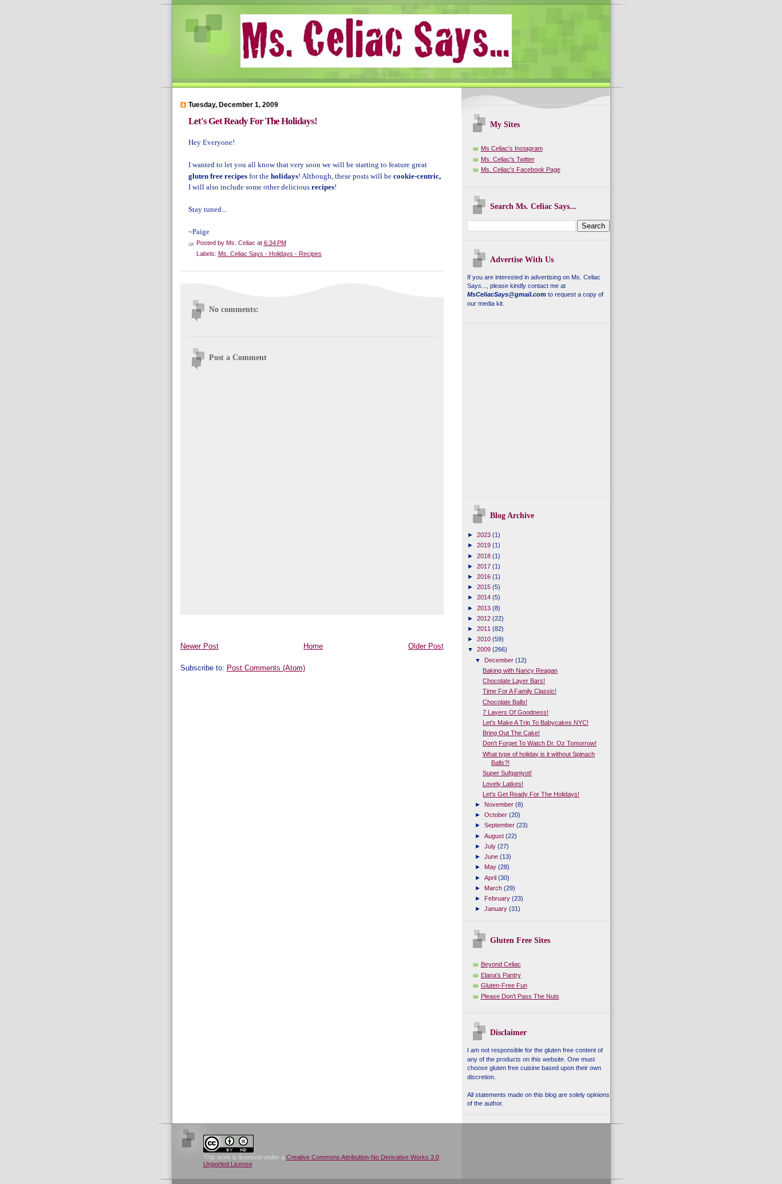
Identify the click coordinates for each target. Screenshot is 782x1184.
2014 (484, 597)
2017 (484, 566)
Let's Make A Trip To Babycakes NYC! (536, 722)
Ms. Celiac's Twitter (508, 159)
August (494, 835)
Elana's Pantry (501, 975)
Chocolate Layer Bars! (514, 680)
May (491, 866)
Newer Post (199, 646)
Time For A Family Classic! (519, 691)
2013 (484, 608)
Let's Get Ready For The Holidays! (252, 121)
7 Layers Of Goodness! (515, 712)
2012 (484, 618)
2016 (484, 576)
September (500, 825)
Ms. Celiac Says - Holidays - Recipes (270, 253)
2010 (484, 639)
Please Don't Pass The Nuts (520, 996)
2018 (484, 555)
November (499, 804)
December (499, 660)
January (496, 908)
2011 (484, 628)
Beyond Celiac (501, 964)
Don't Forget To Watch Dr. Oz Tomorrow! (540, 743)
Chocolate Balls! (505, 701)
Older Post (426, 646)
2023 (484, 534)
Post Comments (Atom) (266, 668)
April (491, 877)
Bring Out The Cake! (511, 732)
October (496, 814)
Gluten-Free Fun (504, 985)
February (498, 898)
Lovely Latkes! (503, 783)
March (494, 888)
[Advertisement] (388, 625)
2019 (484, 545)
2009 (484, 649)
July (490, 846)
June (492, 856)
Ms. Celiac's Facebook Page (520, 169)
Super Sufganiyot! (507, 772)
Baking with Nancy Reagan (520, 670)
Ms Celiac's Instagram (512, 148)
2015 (484, 586)
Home (313, 646)
